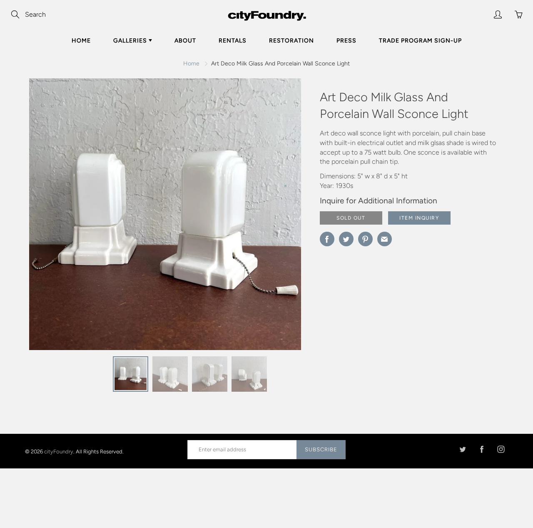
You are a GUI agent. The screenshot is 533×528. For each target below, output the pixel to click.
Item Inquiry (419, 218)
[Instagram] (500, 449)
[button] (278, 217)
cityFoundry (58, 451)
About (185, 40)
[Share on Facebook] (327, 239)
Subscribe (321, 449)
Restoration (291, 40)
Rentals (233, 40)
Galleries (131, 40)
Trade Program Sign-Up (420, 40)
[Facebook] (481, 449)
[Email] (384, 239)
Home (81, 40)
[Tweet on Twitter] (346, 239)
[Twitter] (462, 449)
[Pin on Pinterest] (365, 239)
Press (346, 40)
